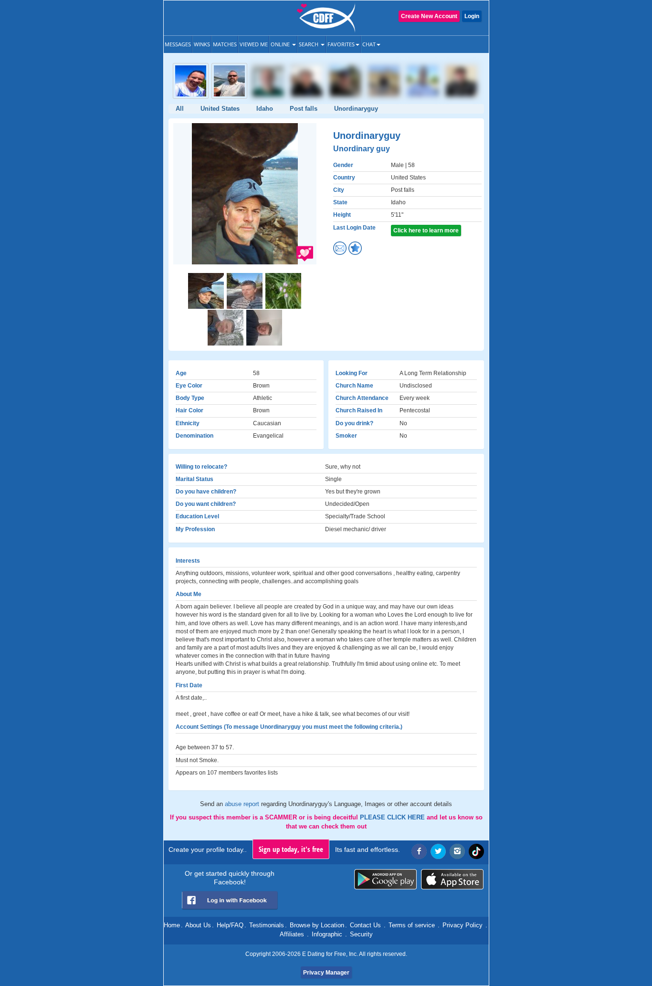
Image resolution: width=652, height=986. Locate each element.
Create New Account (429, 16)
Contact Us (365, 925)
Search (309, 44)
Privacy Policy (462, 925)
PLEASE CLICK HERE (393, 817)
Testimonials (266, 925)
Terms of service (412, 925)
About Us (198, 925)
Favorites (341, 44)
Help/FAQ (230, 925)
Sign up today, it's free (291, 849)
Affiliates (292, 934)
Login (471, 16)
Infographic (327, 934)
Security (361, 934)
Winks (202, 44)
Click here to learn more (426, 230)
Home (172, 925)
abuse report (243, 804)
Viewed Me (254, 44)
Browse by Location (317, 925)
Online (281, 44)
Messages (178, 44)
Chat (369, 44)
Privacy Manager (326, 972)
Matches (225, 44)
